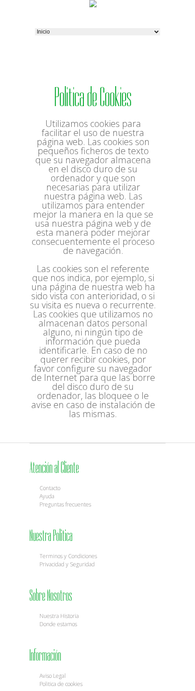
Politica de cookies (61, 684)
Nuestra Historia (59, 616)
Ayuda (46, 496)
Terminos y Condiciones (68, 556)
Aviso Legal (52, 676)
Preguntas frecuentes (65, 504)
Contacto (49, 488)
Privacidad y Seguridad (67, 564)
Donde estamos (58, 624)
